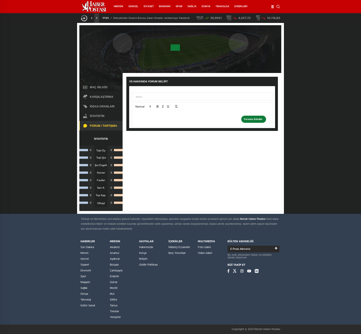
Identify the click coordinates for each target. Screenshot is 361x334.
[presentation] (91, 18)
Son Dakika (87, 247)
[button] (143, 106)
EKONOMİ (165, 6)
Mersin (84, 253)
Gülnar (114, 282)
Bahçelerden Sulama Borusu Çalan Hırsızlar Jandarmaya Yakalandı (151, 18)
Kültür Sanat (87, 305)
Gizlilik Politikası (148, 264)
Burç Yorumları (177, 253)
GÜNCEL (133, 6)
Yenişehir (115, 317)
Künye (143, 253)
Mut (112, 294)
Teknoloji (85, 299)
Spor (83, 276)
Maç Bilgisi (98, 87)
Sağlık (84, 288)
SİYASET (148, 6)
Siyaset (84, 264)
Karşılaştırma (101, 96)
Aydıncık (115, 259)
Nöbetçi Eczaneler (179, 247)
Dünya (84, 294)
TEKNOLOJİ (222, 6)
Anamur (114, 253)
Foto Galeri (204, 247)
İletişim (143, 259)
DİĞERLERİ (240, 6)
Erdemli (114, 276)
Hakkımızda (146, 247)
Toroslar (114, 311)
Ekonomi (85, 270)
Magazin (85, 282)
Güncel (84, 259)
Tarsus (114, 305)
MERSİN (118, 6)
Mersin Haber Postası (252, 219)
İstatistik (97, 116)
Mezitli (114, 288)
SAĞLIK (191, 6)
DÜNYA (206, 6)
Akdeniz (115, 247)
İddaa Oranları (102, 106)
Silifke (113, 299)
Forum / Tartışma (103, 125)
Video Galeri (205, 253)
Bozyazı (114, 264)
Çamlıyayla (116, 270)
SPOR (179, 6)
